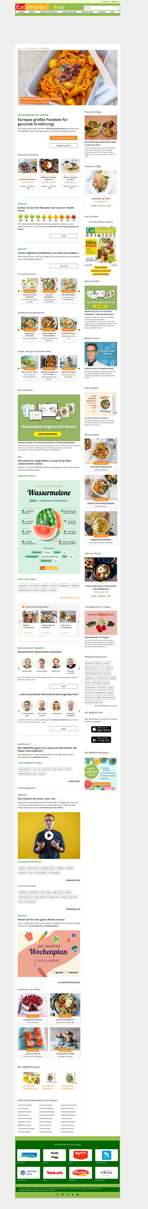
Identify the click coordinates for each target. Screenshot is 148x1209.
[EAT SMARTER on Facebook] (57, 1194)
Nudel (113, 678)
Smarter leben (87, 12)
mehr (63, 236)
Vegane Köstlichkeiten (101, 539)
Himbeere (89, 702)
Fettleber (60, 868)
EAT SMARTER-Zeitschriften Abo (30, 1087)
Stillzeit (68, 892)
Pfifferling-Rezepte (24, 1125)
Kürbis (106, 663)
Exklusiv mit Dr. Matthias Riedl (99, 368)
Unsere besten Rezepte (63, 138)
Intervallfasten (24, 769)
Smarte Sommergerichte (65, 1020)
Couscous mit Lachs (101, 198)
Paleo (55, 769)
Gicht (31, 873)
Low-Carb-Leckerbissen (101, 466)
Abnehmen (23, 892)
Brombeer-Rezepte (24, 1112)
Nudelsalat (102, 688)
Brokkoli (45, 585)
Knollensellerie (108, 697)
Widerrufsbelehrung (94, 1188)
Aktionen (102, 12)
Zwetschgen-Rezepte (68, 1112)
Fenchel (53, 585)
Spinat (35, 590)
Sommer (21, 12)
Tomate (106, 683)
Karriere (29, 1188)
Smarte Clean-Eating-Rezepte (100, 503)
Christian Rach (27, 671)
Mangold (75, 585)
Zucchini (53, 590)
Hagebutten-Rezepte (68, 1115)
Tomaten (44, 590)
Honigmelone (101, 692)
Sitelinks (35, 1188)
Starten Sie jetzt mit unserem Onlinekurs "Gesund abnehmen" (46, 442)
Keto (61, 769)
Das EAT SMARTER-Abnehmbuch (96, 418)
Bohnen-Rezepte (45, 1125)
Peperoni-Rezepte (67, 1128)
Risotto (88, 697)
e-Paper (114, 265)
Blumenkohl (34, 585)
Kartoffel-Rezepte (45, 1118)
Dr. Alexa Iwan (56, 713)
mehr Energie (46, 892)
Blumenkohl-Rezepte (46, 1115)
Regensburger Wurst (93, 673)
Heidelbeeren (64, 585)
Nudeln (109, 668)
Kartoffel (97, 697)
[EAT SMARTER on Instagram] (67, 1194)
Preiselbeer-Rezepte (25, 1118)
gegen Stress (58, 892)
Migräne (70, 868)
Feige (110, 692)
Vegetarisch (90, 678)
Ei (101, 668)
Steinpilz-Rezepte (24, 1132)
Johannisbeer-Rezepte (69, 1105)
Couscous (89, 692)
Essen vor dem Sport (69, 897)
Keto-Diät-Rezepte (68, 295)
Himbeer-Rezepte (45, 1105)
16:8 (33, 769)
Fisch (88, 683)
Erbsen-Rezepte (45, 1128)
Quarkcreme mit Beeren (27, 179)
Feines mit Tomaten (33, 1054)
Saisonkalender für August (97, 637)
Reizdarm (22, 873)
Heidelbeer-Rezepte (25, 1105)
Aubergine (96, 683)
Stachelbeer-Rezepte (46, 1112)
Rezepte (32, 12)
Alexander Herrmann (70, 672)
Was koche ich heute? (30, 372)
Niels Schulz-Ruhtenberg (71, 714)
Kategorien (50, 1190)
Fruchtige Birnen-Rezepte (65, 1054)
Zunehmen (34, 892)
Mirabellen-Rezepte (46, 1108)
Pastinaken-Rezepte (68, 1122)
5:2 (39, 769)
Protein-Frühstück (68, 333)
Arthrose (22, 868)
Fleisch (98, 663)
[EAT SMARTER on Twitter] (72, 1194)
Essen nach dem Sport (27, 902)
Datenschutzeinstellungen (77, 1188)
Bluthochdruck (33, 868)
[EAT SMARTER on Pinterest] (62, 1194)
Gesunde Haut (54, 897)
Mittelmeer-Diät (24, 774)
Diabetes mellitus (48, 868)
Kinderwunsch (102, 678)
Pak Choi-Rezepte (45, 1122)
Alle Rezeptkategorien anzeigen (105, 706)
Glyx (34, 774)
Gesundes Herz (91, 668)
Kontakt (42, 1188)
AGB (48, 1188)
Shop (112, 12)
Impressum (53, 1188)
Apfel (110, 688)
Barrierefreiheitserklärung (28, 1190)
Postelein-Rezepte (24, 1122)
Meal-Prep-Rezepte (68, 372)
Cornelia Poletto (41, 671)
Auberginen (23, 585)
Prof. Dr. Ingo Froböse (41, 714)
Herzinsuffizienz (41, 873)
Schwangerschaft (25, 897)
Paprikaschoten (24, 590)
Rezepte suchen (63, 145)
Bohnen (99, 702)
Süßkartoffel (90, 688)
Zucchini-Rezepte (67, 1132)
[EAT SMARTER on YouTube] (77, 1194)
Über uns (22, 1188)
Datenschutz (63, 1188)
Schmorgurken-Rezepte (26, 1128)
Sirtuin (68, 769)
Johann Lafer (56, 671)
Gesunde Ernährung (48, 12)
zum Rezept (27, 632)
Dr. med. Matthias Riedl (27, 714)
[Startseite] (32, 7)
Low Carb (46, 769)
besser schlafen (40, 897)
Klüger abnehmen (69, 12)
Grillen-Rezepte (66, 1118)
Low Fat (42, 774)
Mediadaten (42, 1190)
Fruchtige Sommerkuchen (32, 1020)
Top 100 (63, 266)
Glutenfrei (89, 663)
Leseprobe (88, 265)
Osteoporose (54, 873)
